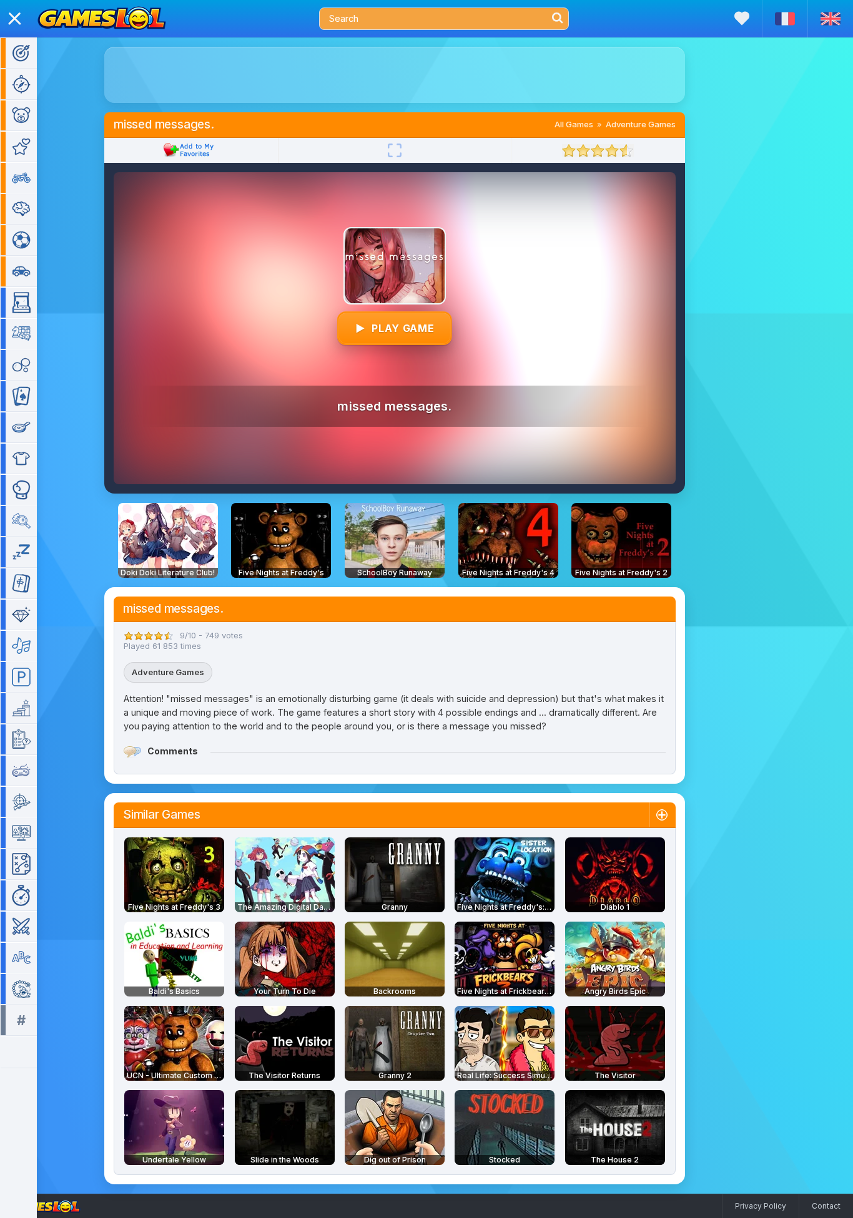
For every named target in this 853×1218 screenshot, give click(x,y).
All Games (574, 124)
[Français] (784, 18)
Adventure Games (641, 124)
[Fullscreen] (395, 150)
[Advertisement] (394, 75)
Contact (826, 1206)
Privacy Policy (760, 1206)
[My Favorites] (742, 18)
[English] (830, 18)
